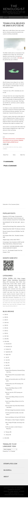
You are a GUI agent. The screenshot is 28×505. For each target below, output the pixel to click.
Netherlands (23, 300)
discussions (11, 297)
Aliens (17, 282)
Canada (14, 290)
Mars (8, 283)
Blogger (17, 489)
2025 (5, 317)
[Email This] (3, 144)
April (6, 365)
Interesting (15, 280)
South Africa (5, 297)
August (7, 354)
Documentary (12, 282)
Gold (23, 299)
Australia (5, 283)
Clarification (13, 288)
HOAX (21, 290)
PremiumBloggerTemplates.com (14, 494)
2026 (5, 314)
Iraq (24, 299)
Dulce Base (18, 288)
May (6, 362)
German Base (19, 299)
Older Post (22, 154)
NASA (20, 282)
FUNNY (21, 293)
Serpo (20, 295)
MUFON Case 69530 (14, 300)
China (24, 282)
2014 (5, 438)
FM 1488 (20, 58)
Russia (4, 285)
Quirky (16, 287)
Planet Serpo (22, 302)
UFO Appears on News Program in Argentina (14, 419)
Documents (10, 287)
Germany (18, 290)
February (7, 432)
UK (7, 285)
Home (14, 154)
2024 (5, 319)
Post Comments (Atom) (14, 204)
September (8, 351)
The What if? (22, 292)
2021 (5, 328)
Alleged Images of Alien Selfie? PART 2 (11, 239)
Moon (11, 292)
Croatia (11, 299)
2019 (5, 330)
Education (13, 293)
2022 (5, 325)
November (8, 346)
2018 (5, 333)
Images (23, 278)
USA (15, 278)
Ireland (4, 300)
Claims (9, 280)
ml (17, 147)
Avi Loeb (23, 297)
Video (18, 278)
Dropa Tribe (15, 299)
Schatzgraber (19, 304)
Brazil (11, 290)
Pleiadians (4, 304)
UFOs (5, 278)
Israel (4, 295)
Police (17, 292)
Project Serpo (9, 304)
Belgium (4, 299)
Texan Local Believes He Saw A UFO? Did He (14, 24)
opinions (4, 293)
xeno (24, 290)
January (7, 434)
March (7, 368)
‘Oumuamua (16, 297)
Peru (14, 292)
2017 (5, 336)
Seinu (17, 295)
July (6, 357)
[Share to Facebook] (8, 144)
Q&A (13, 304)
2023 (5, 322)
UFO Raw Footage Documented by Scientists (15, 410)
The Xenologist (14, 7)
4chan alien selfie (6, 290)
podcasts (23, 288)
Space (4, 280)
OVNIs (10, 278)
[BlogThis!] (5, 144)
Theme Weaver (14, 491)
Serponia (23, 295)
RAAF (15, 304)
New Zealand (5, 302)
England (17, 293)
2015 (5, 341)
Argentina (9, 293)
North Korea (10, 302)
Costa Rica (8, 299)
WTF (8, 282)
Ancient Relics (13, 283)
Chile (9, 288)
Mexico (9, 295)
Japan (6, 295)
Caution (23, 283)
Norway (14, 302)
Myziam (19, 300)
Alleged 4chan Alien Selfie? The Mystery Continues (14, 228)
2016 (5, 338)
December (8, 343)
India (8, 292)
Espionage (11, 285)
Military (4, 282)
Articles (19, 283)
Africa (20, 297)
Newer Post (5, 154)
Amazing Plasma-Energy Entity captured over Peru (14, 226)
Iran (24, 293)
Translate (13, 451)
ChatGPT (5, 292)
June (7, 360)
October (7, 349)
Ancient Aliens (17, 285)
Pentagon (18, 302)
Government (22, 280)
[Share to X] (6, 144)
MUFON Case (8, 300)
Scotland (13, 295)
